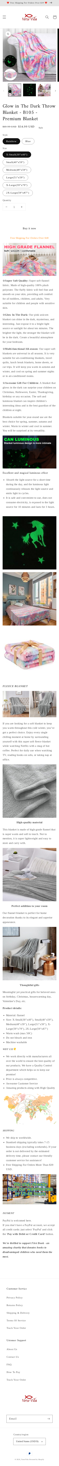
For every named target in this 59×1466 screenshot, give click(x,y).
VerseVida (25, 1459)
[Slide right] (55, 91)
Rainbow (11, 141)
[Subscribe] (48, 1418)
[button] (4, 17)
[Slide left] (3, 91)
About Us (12, 1349)
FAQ (9, 1364)
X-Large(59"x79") (17, 185)
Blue (28, 141)
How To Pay (13, 1372)
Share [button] (10, 1265)
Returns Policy (15, 1305)
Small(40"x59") (15, 162)
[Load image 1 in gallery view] (14, 89)
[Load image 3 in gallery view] (44, 89)
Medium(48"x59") (17, 170)
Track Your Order (16, 1328)
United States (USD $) (27, 1441)
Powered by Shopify (36, 1459)
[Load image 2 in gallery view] (29, 89)
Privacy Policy (15, 1297)
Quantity (7, 200)
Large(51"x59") (15, 177)
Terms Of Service (16, 1320)
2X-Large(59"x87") (17, 192)
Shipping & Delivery (18, 1313)
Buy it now (29, 228)
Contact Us (13, 1357)
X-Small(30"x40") (17, 154)
